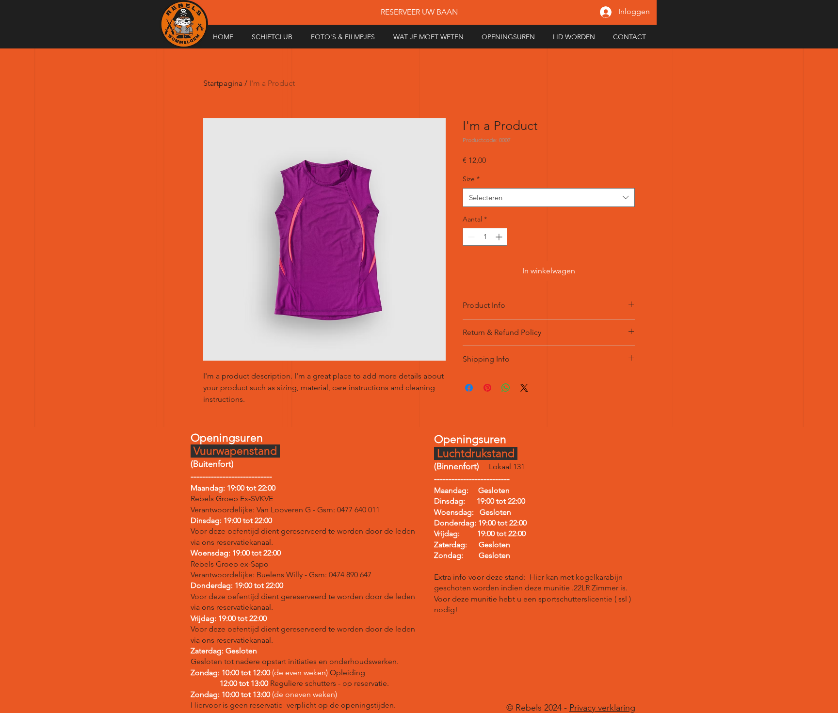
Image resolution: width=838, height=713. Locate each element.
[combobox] (549, 197)
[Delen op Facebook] (469, 388)
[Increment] (500, 236)
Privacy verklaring (602, 707)
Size (471, 178)
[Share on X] (524, 388)
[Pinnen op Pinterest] (487, 388)
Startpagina (222, 83)
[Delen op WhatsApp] (506, 388)
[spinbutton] (485, 236)
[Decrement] (470, 236)
